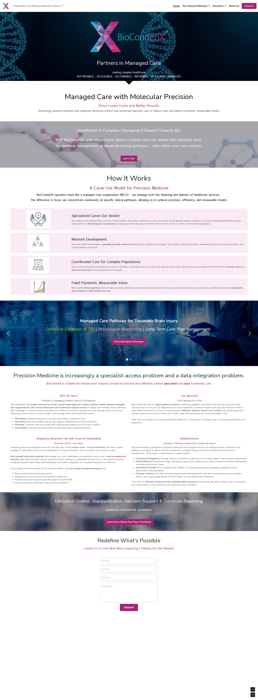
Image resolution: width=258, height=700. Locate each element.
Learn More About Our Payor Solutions (129, 522)
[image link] (5, 5)
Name (105, 560)
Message (107, 586)
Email (105, 569)
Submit (129, 607)
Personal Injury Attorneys (128, 341)
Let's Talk (129, 158)
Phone (106, 577)
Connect (249, 6)
